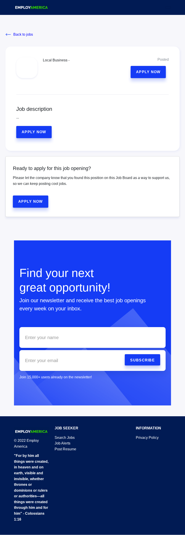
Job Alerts (62, 443)
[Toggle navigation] (168, 7)
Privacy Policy (147, 438)
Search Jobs (65, 438)
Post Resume (65, 449)
